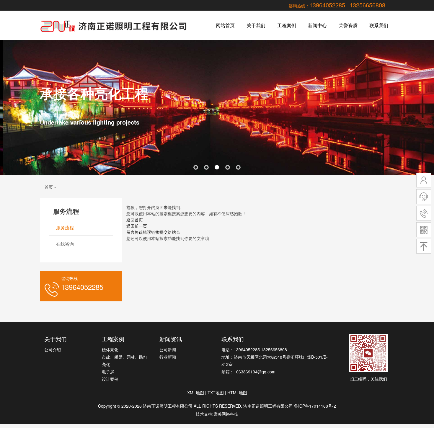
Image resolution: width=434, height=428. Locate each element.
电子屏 (108, 372)
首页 (49, 187)
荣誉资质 (348, 25)
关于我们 (256, 25)
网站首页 (225, 25)
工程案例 (286, 25)
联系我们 (378, 25)
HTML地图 (237, 393)
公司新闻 (167, 349)
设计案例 (110, 379)
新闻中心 (317, 25)
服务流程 (65, 227)
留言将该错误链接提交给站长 (153, 232)
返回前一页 (136, 226)
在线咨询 (65, 244)
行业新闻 (167, 357)
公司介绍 (52, 349)
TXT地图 (216, 393)
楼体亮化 (110, 349)
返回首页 (134, 220)
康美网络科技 (225, 414)
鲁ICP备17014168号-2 (315, 406)
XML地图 (195, 393)
